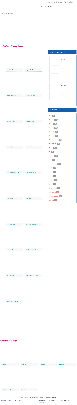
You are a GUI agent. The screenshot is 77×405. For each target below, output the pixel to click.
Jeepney (23, 364)
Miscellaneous (53, 164)
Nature (51, 172)
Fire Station (29, 198)
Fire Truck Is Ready (31, 147)
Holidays (51, 156)
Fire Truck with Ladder (32, 275)
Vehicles (6, 13)
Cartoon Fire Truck (31, 172)
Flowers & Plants (53, 140)
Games (51, 148)
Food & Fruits (53, 144)
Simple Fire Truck (11, 95)
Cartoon (51, 128)
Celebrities (52, 132)
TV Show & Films (54, 196)
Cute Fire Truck (11, 70)
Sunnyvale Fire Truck (31, 224)
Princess (51, 180)
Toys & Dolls (52, 192)
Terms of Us (42, 402)
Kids (50, 160)
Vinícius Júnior (63, 85)
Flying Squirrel (63, 68)
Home (48, 2)
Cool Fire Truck (11, 121)
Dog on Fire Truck (30, 70)
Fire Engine (10, 198)
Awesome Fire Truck (12, 301)
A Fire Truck (10, 250)
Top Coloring (68, 2)
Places (51, 176)
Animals (51, 120)
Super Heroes (53, 188)
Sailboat (61, 364)
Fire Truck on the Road (13, 172)
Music (51, 168)
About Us (42, 400)
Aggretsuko (62, 59)
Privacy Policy (63, 400)
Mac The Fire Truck (31, 250)
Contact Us (52, 400)
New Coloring (57, 2)
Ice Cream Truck (6, 390)
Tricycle (23, 390)
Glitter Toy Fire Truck (12, 147)
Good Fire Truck (11, 275)
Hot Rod (42, 364)
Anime (51, 124)
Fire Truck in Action (12, 224)
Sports (51, 184)
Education (52, 136)
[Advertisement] (38, 31)
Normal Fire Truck (30, 95)
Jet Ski (61, 94)
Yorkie (61, 76)
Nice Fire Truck (30, 121)
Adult (50, 116)
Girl (50, 152)
